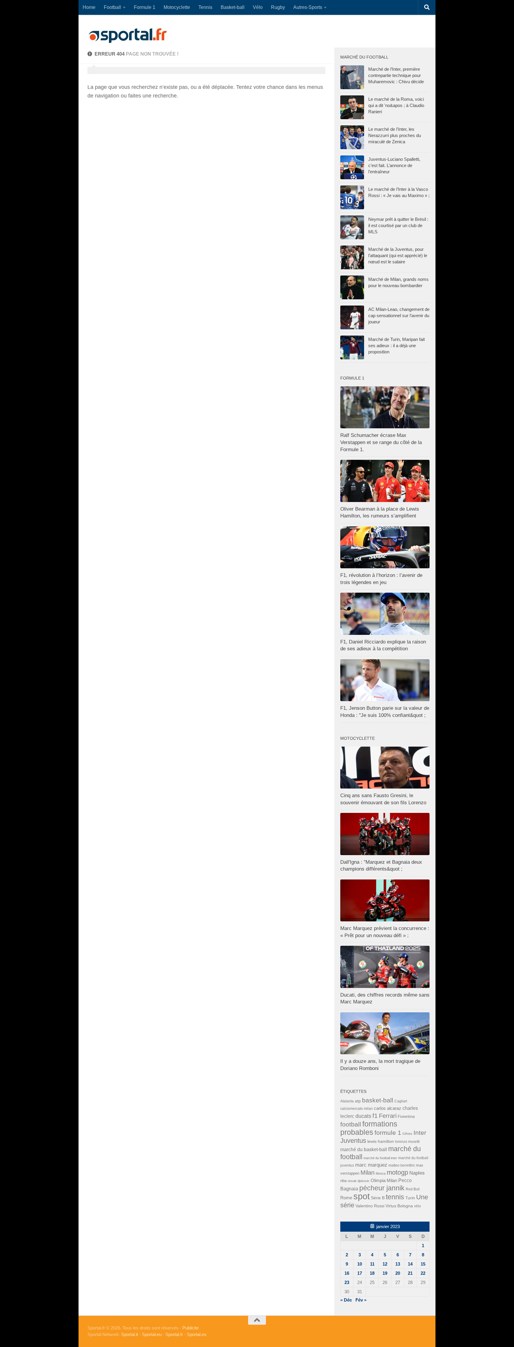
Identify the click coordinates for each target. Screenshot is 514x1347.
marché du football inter (380, 1158)
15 (423, 1263)
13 (397, 1263)
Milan (367, 1172)
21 (410, 1273)
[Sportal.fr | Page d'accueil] (127, 36)
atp (358, 1101)
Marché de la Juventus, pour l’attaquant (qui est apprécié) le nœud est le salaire (397, 255)
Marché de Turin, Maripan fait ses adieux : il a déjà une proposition (396, 345)
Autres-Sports (307, 7)
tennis (395, 1197)
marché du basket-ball (363, 1149)
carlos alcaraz (387, 1108)
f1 (375, 1115)
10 (359, 1263)
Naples (417, 1173)
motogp (397, 1172)
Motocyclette (177, 7)
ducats (363, 1116)
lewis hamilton (380, 1141)
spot (361, 1196)
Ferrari (388, 1115)
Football (112, 7)
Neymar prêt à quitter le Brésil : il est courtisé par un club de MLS (398, 225)
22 (423, 1273)
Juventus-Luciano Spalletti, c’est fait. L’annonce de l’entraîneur (394, 165)
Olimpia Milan (384, 1180)
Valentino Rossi (369, 1205)
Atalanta (347, 1101)
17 (359, 1273)
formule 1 (387, 1132)
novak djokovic (358, 1181)
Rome (346, 1197)
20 (397, 1273)
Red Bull (413, 1189)
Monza (381, 1173)
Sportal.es (196, 1334)
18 (372, 1273)
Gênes (407, 1133)
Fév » (360, 1299)
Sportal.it (129, 1334)
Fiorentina (406, 1116)
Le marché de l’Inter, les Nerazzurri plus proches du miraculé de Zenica (394, 135)
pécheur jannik (382, 1188)
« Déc (346, 1299)
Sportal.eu (152, 1334)
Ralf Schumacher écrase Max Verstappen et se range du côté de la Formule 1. (381, 442)
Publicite (190, 1327)
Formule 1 (144, 7)
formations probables (368, 1128)
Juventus (353, 1140)
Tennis (205, 7)
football (350, 1124)
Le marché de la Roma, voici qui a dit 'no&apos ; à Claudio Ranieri (396, 105)
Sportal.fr (174, 1334)
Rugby (278, 7)
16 (346, 1273)
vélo (417, 1206)
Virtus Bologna (399, 1205)
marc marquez (371, 1165)
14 (410, 1263)
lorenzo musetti (407, 1141)
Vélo (258, 7)
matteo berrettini (401, 1165)
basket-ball (377, 1100)
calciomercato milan (356, 1109)
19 (385, 1273)
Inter (419, 1132)
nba (343, 1181)
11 (372, 1263)
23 (346, 1282)
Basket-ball (233, 7)
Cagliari (400, 1101)
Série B (378, 1198)
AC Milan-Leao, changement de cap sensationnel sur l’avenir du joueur (399, 315)
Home (89, 7)
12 (385, 1263)
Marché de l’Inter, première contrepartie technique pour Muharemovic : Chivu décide (396, 75)
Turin (410, 1197)
